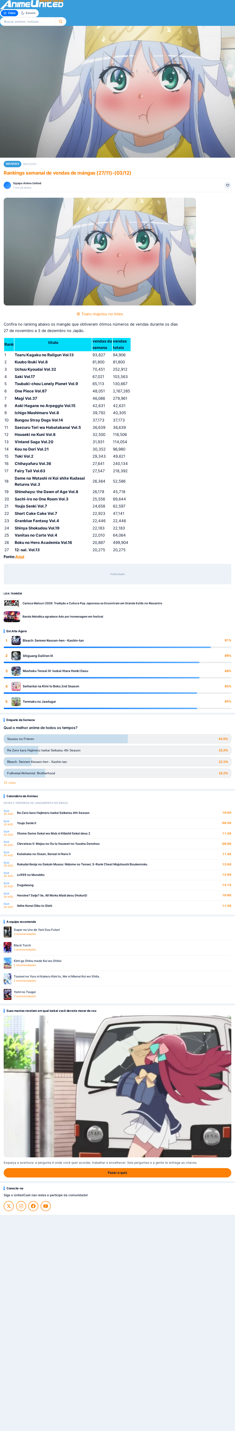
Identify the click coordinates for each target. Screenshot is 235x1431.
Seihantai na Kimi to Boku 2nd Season (51, 686)
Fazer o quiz (117, 1172)
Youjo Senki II (26, 823)
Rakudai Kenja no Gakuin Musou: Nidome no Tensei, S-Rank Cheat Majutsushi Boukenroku (82, 864)
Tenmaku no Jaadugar (39, 701)
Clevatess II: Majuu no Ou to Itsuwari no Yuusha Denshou (58, 843)
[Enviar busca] (60, 21)
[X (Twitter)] (9, 1206)
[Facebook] (33, 1206)
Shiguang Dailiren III (38, 656)
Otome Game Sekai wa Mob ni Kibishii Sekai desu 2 (53, 833)
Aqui (19, 556)
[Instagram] (21, 1206)
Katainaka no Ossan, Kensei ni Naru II (44, 854)
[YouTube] (46, 1206)
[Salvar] (227, 185)
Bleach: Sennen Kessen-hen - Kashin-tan (53, 640)
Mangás (12, 163)
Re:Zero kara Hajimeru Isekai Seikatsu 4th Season (53, 813)
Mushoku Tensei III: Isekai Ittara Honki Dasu (55, 671)
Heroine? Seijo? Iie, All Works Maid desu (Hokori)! (52, 895)
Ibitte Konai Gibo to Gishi (34, 905)
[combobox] (27, 21)
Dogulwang (25, 885)
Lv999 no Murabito (31, 875)
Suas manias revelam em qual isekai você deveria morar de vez (51, 1010)
